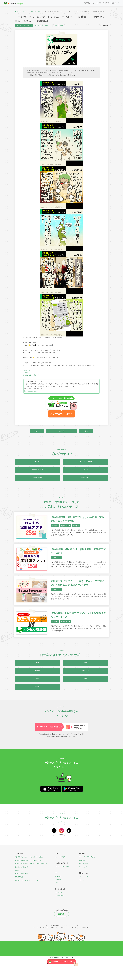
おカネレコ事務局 (60, 857)
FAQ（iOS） (58, 892)
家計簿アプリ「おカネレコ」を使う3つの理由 (29, 857)
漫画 (55, 25)
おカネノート (38, 461)
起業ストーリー (65, 25)
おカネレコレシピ (37, 469)
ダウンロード (115, 3)
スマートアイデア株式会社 (87, 857)
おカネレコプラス (84, 876)
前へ (36, 431)
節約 (85, 678)
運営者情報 (82, 860)
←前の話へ (26, 372)
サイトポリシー (83, 863)
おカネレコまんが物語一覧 (31, 375)
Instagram (58, 879)
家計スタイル (85, 477)
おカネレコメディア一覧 (62, 866)
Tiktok (56, 882)
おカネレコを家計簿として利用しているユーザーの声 (31, 863)
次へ (86, 431)
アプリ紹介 (87, 3)
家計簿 (37, 25)
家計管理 (55, 526)
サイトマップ (83, 867)
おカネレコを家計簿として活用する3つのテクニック (31, 860)
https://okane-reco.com (31, 391)
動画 (85, 662)
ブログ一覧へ (61, 431)
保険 (37, 662)
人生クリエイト (37, 477)
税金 (37, 678)
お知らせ (85, 469)
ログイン (61, 914)
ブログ (107, 3)
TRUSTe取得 (19, 877)
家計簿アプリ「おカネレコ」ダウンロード (27, 880)
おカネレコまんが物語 (35, 11)
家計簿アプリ (46, 25)
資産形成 (76, 526)
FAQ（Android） (60, 895)
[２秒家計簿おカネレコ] (14, 3)
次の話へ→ (26, 370)
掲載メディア (19, 870)
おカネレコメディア (98, 3)
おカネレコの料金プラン (22, 867)
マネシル (81, 880)
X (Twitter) (58, 876)
